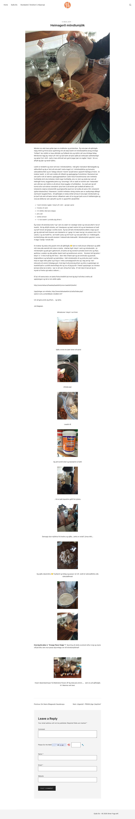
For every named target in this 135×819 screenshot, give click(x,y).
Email (40, 765)
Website (41, 776)
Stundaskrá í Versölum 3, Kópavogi (32, 5)
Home (6, 5)
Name (40, 754)
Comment (41, 729)
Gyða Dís (14, 5)
